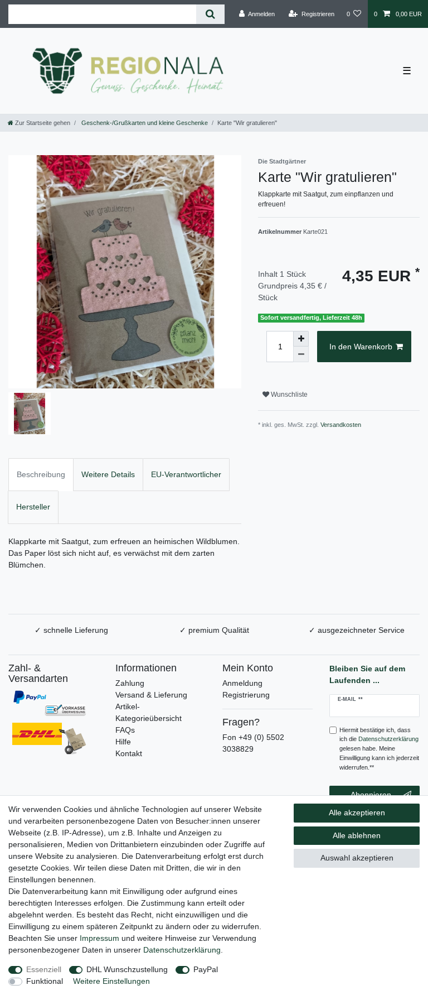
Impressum (99, 938)
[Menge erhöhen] (301, 339)
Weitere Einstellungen (111, 981)
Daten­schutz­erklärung (182, 949)
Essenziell (43, 969)
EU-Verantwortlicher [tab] (186, 474)
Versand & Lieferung (151, 694)
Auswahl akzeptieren (356, 857)
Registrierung (246, 694)
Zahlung (129, 683)
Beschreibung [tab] (41, 474)
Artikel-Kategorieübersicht (148, 712)
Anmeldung (242, 683)
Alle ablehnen (357, 835)
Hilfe (123, 741)
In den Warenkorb (360, 346)
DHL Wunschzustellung (127, 969)
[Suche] (210, 14)
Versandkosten (340, 424)
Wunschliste (288, 394)
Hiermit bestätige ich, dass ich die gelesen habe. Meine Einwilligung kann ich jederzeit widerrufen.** (379, 749)
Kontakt (128, 753)
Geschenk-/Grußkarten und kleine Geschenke (144, 122)
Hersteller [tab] (33, 506)
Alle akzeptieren (357, 812)
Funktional (44, 981)
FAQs (125, 729)
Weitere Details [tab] (108, 474)
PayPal (205, 969)
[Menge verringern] (301, 354)
